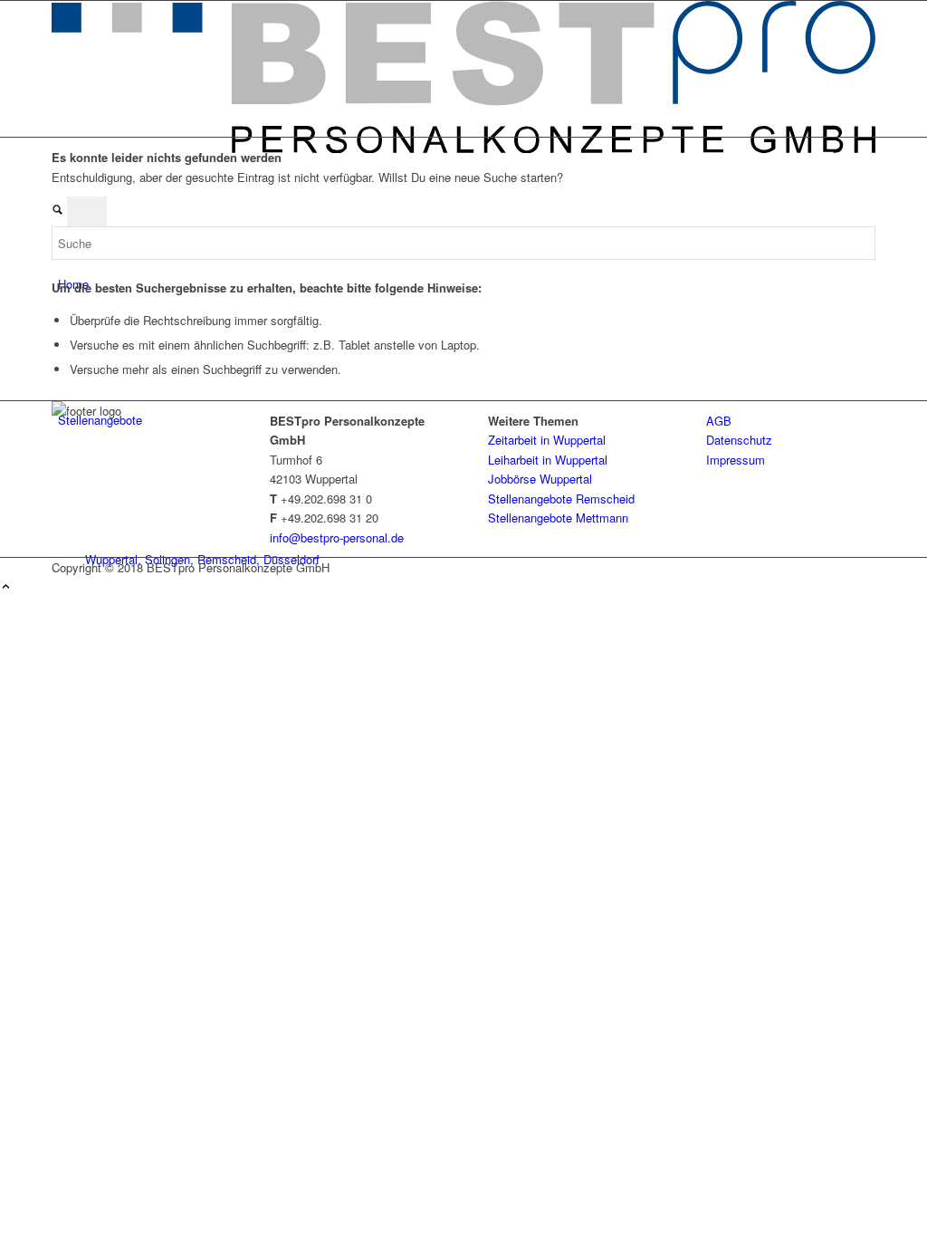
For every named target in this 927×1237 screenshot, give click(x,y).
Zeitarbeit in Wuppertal (547, 439)
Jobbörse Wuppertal (540, 478)
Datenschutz (739, 439)
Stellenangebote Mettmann (558, 517)
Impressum (735, 459)
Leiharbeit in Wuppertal (547, 459)
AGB (718, 420)
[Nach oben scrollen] (6, 587)
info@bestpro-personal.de (337, 537)
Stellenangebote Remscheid (561, 498)
